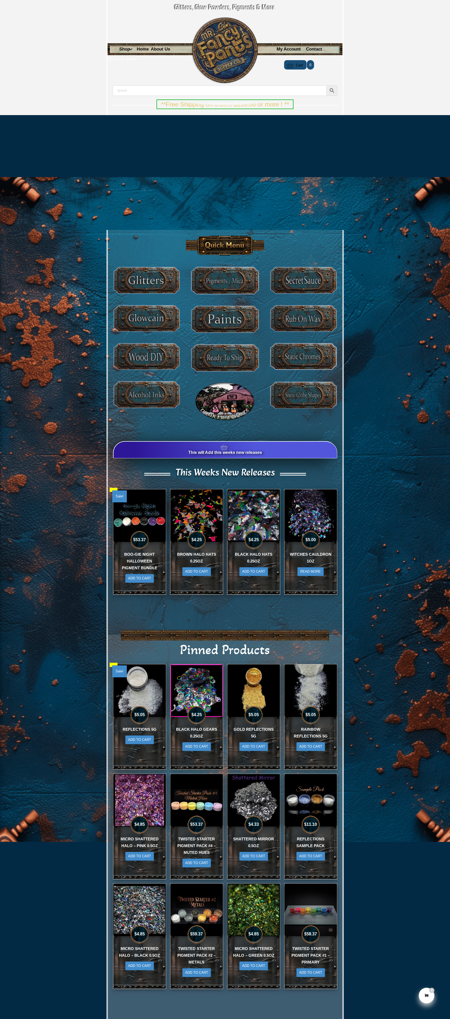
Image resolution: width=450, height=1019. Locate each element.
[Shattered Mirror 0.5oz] (253, 800)
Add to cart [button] (139, 578)
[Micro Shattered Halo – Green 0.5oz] (253, 909)
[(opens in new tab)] (225, 401)
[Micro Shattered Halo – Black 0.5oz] (139, 909)
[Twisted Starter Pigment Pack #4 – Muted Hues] (196, 800)
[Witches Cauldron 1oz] (310, 515)
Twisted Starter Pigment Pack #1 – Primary (310, 955)
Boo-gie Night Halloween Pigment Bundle (139, 561)
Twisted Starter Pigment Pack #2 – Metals (196, 955)
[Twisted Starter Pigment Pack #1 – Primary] (310, 909)
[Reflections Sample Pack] (310, 800)
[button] (130, 49)
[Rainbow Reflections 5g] (310, 690)
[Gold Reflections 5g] (253, 690)
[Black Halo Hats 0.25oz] (253, 515)
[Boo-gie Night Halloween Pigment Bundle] (139, 515)
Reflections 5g (140, 729)
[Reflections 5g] (139, 690)
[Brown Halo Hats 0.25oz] (196, 515)
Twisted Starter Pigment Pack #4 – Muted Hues (196, 846)
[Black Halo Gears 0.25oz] (196, 690)
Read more (310, 571)
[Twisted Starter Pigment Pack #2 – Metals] (196, 909)
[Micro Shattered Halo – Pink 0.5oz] (139, 800)
